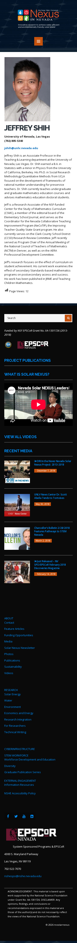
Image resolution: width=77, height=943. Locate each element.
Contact (9, 622)
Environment (12, 707)
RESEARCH (11, 690)
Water (8, 700)
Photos (8, 654)
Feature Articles (14, 629)
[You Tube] (24, 816)
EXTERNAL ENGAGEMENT (20, 781)
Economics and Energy (18, 713)
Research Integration (17, 719)
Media (8, 641)
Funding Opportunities (18, 635)
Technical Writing (15, 732)
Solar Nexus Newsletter (19, 648)
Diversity (10, 766)
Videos (8, 673)
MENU (38, 41)
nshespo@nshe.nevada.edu (22, 876)
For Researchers (15, 726)
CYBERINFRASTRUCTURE (19, 749)
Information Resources (19, 785)
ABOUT (8, 618)
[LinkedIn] (32, 816)
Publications (12, 660)
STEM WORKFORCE (16, 755)
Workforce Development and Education (29, 759)
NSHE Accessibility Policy (20, 793)
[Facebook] (8, 816)
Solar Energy (12, 694)
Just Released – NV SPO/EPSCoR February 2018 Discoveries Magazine (50, 564)
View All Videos (20, 436)
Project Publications (27, 360)
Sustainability (13, 667)
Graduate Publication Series (22, 772)
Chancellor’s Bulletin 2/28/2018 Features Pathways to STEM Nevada (52, 531)
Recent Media (18, 451)
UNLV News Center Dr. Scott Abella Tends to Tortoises (50, 496)
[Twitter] (16, 816)
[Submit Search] (68, 318)
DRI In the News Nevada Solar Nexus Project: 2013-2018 (52, 462)
